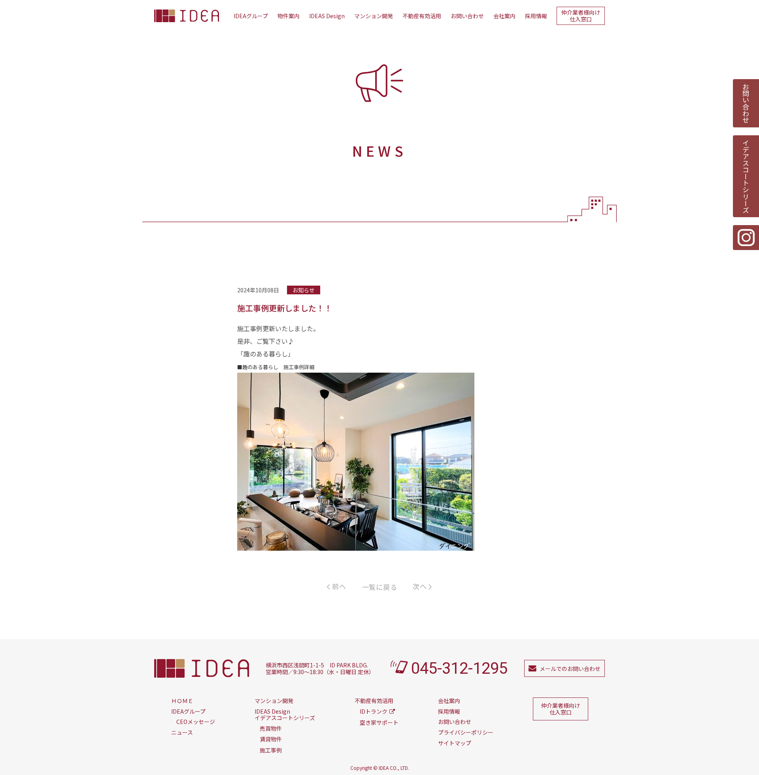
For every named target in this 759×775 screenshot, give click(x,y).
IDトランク (373, 711)
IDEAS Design (327, 16)
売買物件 (271, 728)
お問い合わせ (467, 16)
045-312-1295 (459, 668)
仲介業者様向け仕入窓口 (580, 15)
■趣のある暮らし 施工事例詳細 (275, 367)
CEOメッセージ (195, 722)
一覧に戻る (379, 587)
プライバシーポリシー (465, 732)
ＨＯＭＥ (182, 701)
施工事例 (271, 750)
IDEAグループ (251, 16)
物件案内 (289, 16)
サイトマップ (454, 743)
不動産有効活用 (421, 16)
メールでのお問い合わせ (570, 669)
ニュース (182, 732)
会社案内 (504, 16)
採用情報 (536, 16)
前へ (338, 586)
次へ (421, 586)
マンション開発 (373, 16)
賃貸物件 (271, 739)
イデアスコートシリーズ (746, 176)
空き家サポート (379, 722)
